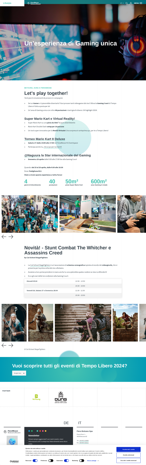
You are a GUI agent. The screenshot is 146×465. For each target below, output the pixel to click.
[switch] (50, 460)
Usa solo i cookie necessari (128, 460)
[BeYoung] (36, 397)
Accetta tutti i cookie (129, 449)
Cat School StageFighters (40, 265)
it (79, 423)
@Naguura (32, 155)
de (66, 423)
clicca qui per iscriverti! (53, 147)
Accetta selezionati (128, 455)
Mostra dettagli (91, 460)
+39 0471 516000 (84, 440)
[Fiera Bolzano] (34, 3)
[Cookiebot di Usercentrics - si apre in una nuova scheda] (14, 461)
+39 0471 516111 (84, 443)
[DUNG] (61, 397)
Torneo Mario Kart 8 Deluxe (44, 139)
